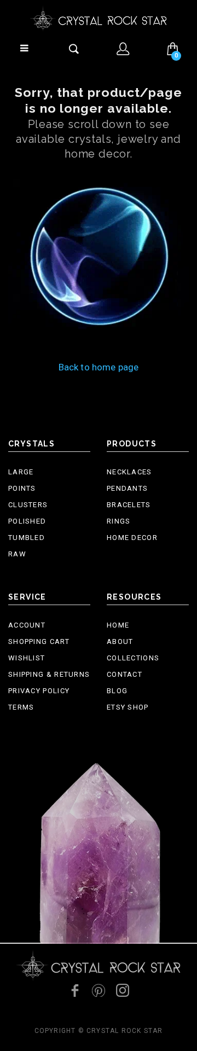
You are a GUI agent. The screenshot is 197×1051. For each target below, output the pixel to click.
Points (22, 488)
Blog (117, 691)
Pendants (127, 488)
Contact (124, 674)
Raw (17, 554)
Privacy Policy (38, 691)
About (120, 641)
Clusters (28, 505)
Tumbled (26, 537)
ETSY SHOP (128, 707)
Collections (133, 658)
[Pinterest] (98, 990)
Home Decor (132, 537)
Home (118, 625)
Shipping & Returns (49, 674)
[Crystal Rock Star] (98, 18)
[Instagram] (122, 990)
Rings (119, 521)
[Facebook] (74, 990)
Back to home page (99, 367)
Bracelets (129, 505)
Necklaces (129, 472)
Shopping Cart (38, 641)
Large (21, 472)
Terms (21, 707)
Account (26, 625)
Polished (27, 521)
